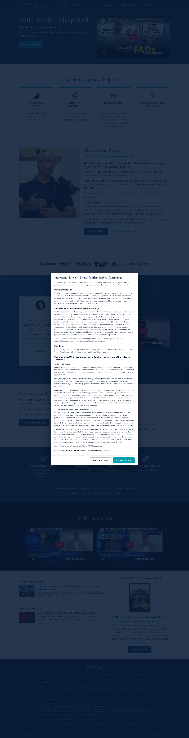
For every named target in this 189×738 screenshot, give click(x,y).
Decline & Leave (101, 460)
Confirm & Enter (124, 460)
